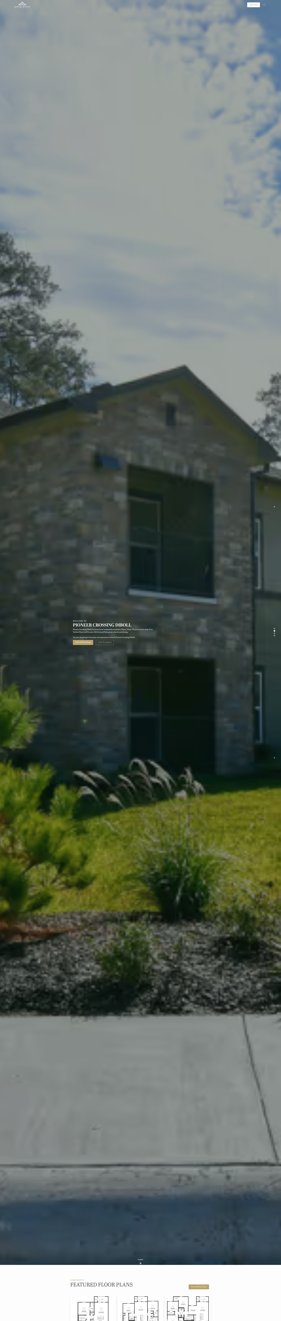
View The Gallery (105, 642)
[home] (22, 4)
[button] (264, 4)
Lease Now (253, 5)
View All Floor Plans (83, 642)
